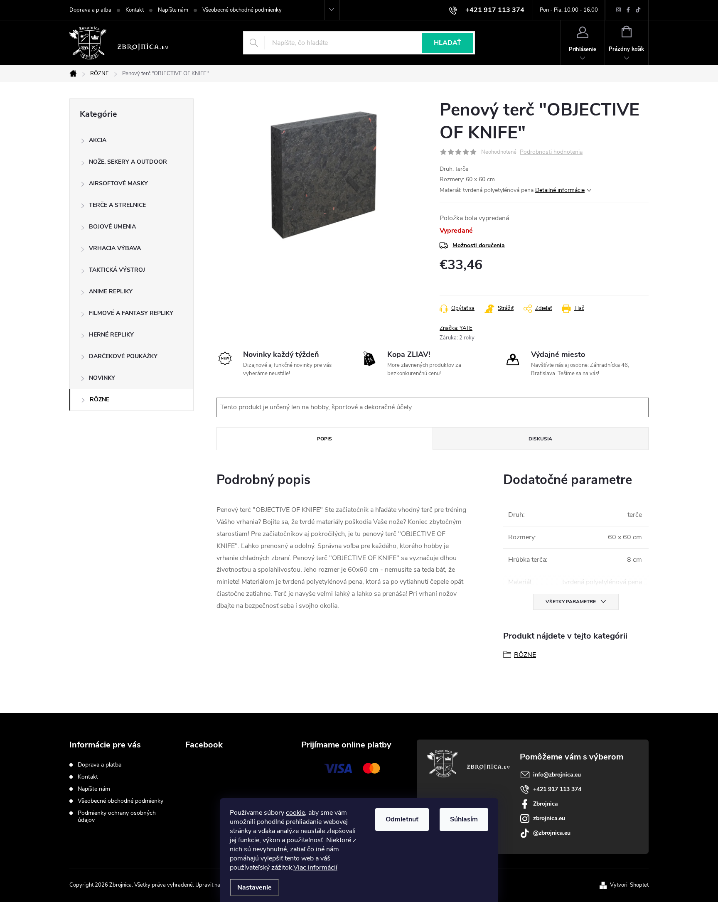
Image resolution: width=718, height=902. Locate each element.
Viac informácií (315, 867)
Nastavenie (254, 887)
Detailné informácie (560, 190)
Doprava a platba (90, 10)
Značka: (456, 328)
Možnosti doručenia (478, 245)
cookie (295, 812)
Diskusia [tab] (540, 438)
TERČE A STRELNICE (117, 205)
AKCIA (97, 140)
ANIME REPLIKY (111, 291)
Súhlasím (464, 819)
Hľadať (447, 42)
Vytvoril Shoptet (629, 885)
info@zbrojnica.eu (557, 775)
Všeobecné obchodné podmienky (242, 10)
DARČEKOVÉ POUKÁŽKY (123, 356)
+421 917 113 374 (557, 789)
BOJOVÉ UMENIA (112, 227)
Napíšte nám (173, 10)
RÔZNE (99, 399)
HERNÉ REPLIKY (111, 335)
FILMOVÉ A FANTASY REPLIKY (131, 313)
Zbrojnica (545, 804)
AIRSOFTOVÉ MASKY (118, 183)
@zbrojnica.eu (551, 833)
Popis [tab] (324, 438)
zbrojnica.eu (549, 818)
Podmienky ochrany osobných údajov (117, 816)
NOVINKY (102, 378)
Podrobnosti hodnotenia (551, 152)
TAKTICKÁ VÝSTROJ (117, 270)
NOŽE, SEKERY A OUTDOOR (128, 162)
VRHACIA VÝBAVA (115, 248)
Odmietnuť (402, 819)
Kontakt (134, 10)
